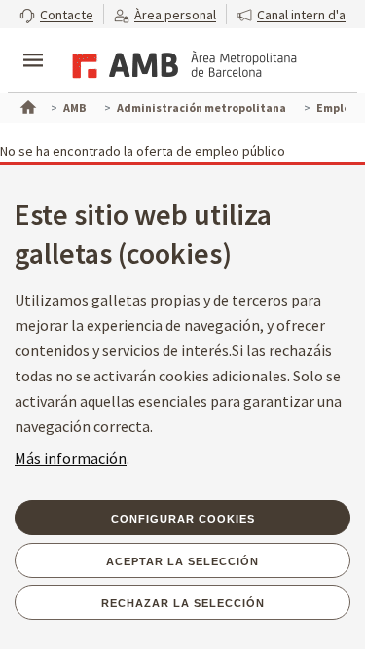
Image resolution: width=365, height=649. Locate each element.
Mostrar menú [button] (33, 43)
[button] (56, 14)
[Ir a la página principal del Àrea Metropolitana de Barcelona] (181, 62)
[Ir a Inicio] (26, 105)
